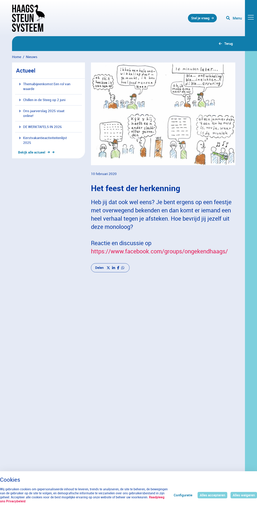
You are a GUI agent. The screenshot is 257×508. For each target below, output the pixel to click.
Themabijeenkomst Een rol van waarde (46, 86)
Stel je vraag (200, 18)
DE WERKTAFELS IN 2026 (42, 126)
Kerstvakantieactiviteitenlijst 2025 (45, 140)
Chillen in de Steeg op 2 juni (44, 99)
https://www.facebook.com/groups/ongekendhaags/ (159, 251)
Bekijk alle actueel (31, 152)
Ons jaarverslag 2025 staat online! (43, 113)
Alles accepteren (212, 495)
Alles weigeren (244, 495)
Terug (228, 43)
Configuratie (183, 495)
